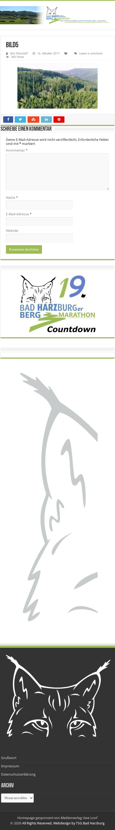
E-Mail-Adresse (19, 214)
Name (12, 198)
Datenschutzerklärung (18, 774)
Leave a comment (90, 53)
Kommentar (17, 150)
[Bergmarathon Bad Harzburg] (57, 15)
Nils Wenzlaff (19, 53)
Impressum (10, 766)
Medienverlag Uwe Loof (79, 818)
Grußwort (8, 758)
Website (12, 231)
